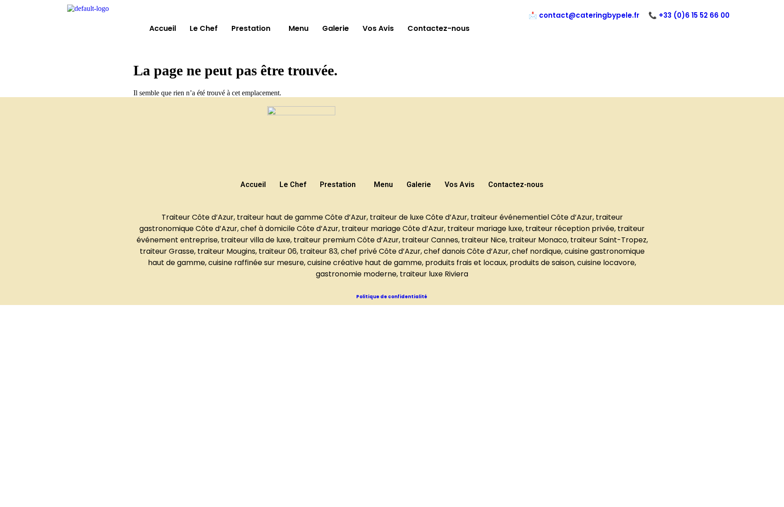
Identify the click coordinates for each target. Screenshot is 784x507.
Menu (299, 28)
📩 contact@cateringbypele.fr (584, 15)
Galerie (335, 28)
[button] (253, 28)
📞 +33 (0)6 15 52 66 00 (689, 15)
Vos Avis (378, 28)
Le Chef (204, 28)
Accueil (162, 28)
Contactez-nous (438, 28)
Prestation (250, 28)
